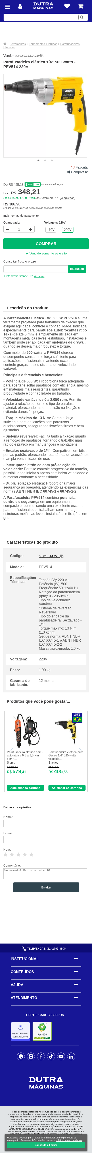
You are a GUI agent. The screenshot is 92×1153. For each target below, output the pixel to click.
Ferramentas (18, 44)
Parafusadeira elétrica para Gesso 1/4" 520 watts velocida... (65, 755)
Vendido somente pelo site (48, 253)
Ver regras (39, 276)
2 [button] (45, 160)
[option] (45, 115)
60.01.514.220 (31, 55)
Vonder (8, 56)
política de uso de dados (69, 1140)
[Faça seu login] (20, 6)
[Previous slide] (12, 750)
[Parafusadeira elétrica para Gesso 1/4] (67, 747)
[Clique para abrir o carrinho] (80, 6)
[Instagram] (31, 1056)
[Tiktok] (51, 1056)
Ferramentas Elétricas (43, 44)
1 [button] (38, 160)
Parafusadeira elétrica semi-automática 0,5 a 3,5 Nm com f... (25, 755)
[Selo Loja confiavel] (21, 1031)
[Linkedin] (71, 1056)
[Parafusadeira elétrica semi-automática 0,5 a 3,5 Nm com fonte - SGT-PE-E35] (25, 747)
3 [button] (52, 160)
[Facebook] (41, 1056)
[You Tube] (61, 1056)
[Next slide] (80, 750)
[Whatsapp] (21, 1056)
